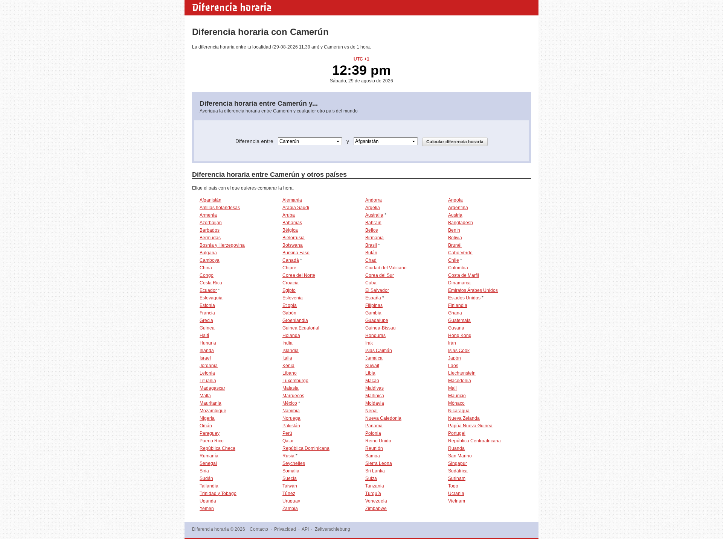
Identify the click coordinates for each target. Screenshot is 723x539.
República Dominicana (305, 448)
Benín (454, 230)
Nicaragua (459, 410)
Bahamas (292, 222)
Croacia (290, 282)
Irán (452, 343)
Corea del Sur (379, 275)
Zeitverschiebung (332, 529)
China (206, 267)
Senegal (208, 463)
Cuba (371, 282)
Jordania (209, 365)
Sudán (206, 478)
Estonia (207, 305)
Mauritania (210, 403)
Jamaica (374, 358)
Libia (370, 373)
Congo (207, 275)
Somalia (290, 471)
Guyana (456, 328)
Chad (371, 260)
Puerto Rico (212, 440)
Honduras (375, 335)
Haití (204, 335)
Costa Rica (211, 282)
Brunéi (455, 245)
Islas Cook (459, 350)
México (289, 403)
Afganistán (210, 200)
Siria (204, 471)
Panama (374, 425)
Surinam (456, 478)
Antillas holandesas (220, 207)
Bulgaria (208, 252)
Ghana (455, 313)
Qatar (288, 440)
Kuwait (372, 365)
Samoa (372, 456)
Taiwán (289, 486)
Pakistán (291, 425)
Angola (455, 200)
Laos (453, 365)
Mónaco (456, 403)
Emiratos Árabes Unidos (473, 290)
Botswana (292, 245)
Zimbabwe (376, 508)
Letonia (207, 373)
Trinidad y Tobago (218, 493)
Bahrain (373, 222)
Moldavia (374, 403)
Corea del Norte (298, 275)
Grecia (206, 320)
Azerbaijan (211, 222)
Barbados (210, 230)
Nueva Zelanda (464, 418)
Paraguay (210, 433)
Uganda (208, 501)
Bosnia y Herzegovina (222, 245)
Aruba (288, 215)
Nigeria (207, 418)
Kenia (288, 365)
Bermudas (210, 237)
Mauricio (457, 395)
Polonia (373, 433)
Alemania (292, 200)
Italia (287, 358)
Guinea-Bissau (380, 328)
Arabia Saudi (295, 207)
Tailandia (209, 486)
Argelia (372, 207)
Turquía (373, 493)
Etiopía (289, 305)
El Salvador (377, 290)
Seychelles (293, 463)
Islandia (290, 350)
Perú (287, 433)
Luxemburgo (295, 380)
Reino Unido (378, 440)
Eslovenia (292, 298)
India (287, 343)
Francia (207, 313)
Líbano (289, 373)
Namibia (291, 410)
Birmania (374, 237)
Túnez (288, 493)
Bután (371, 252)
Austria (455, 215)
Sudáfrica (458, 471)
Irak (369, 343)
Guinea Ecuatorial (300, 328)
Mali (452, 388)
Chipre (289, 267)
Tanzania (374, 486)
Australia (374, 215)
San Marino (460, 456)
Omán (206, 425)
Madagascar (212, 388)
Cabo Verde (460, 252)
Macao (372, 380)
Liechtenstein (462, 373)
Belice (371, 230)
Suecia (289, 478)
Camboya (210, 260)
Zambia (290, 508)
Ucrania (456, 493)
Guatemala (459, 320)
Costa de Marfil (463, 275)
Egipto (289, 290)
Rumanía (209, 456)
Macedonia (459, 380)
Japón (454, 358)
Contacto (259, 529)
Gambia (373, 313)
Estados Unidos (464, 298)
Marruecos (293, 395)
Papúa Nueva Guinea (470, 425)
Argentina (458, 207)
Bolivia (455, 237)
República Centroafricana (474, 440)
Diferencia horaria (232, 7)
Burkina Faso (296, 252)
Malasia (290, 388)
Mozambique (213, 410)
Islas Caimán (378, 350)
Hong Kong (459, 335)
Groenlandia (295, 320)
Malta (205, 395)
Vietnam (456, 501)
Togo (453, 486)
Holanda (291, 335)
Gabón (289, 313)
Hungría (208, 343)
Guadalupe (376, 320)
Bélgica (290, 230)
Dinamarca (459, 282)
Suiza (371, 478)
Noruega (291, 418)
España (373, 298)
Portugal (456, 433)
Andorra (373, 200)
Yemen (207, 508)
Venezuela (376, 501)
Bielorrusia (293, 237)
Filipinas (374, 305)
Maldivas (374, 388)
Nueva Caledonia (383, 418)
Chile (453, 260)
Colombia (458, 267)
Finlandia (457, 305)
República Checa (217, 448)
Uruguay (291, 501)
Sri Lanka (375, 471)
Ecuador (208, 290)
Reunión (374, 448)
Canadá (290, 260)
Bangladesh (460, 222)
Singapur (457, 463)
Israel (205, 358)
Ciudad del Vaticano (386, 267)
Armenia (208, 215)
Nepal (371, 410)
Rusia (288, 456)
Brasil (371, 245)
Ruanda (456, 448)
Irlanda (207, 350)
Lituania (208, 380)
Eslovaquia (211, 298)
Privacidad (285, 529)
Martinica (374, 395)
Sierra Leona (378, 463)
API (305, 529)
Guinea (207, 328)
